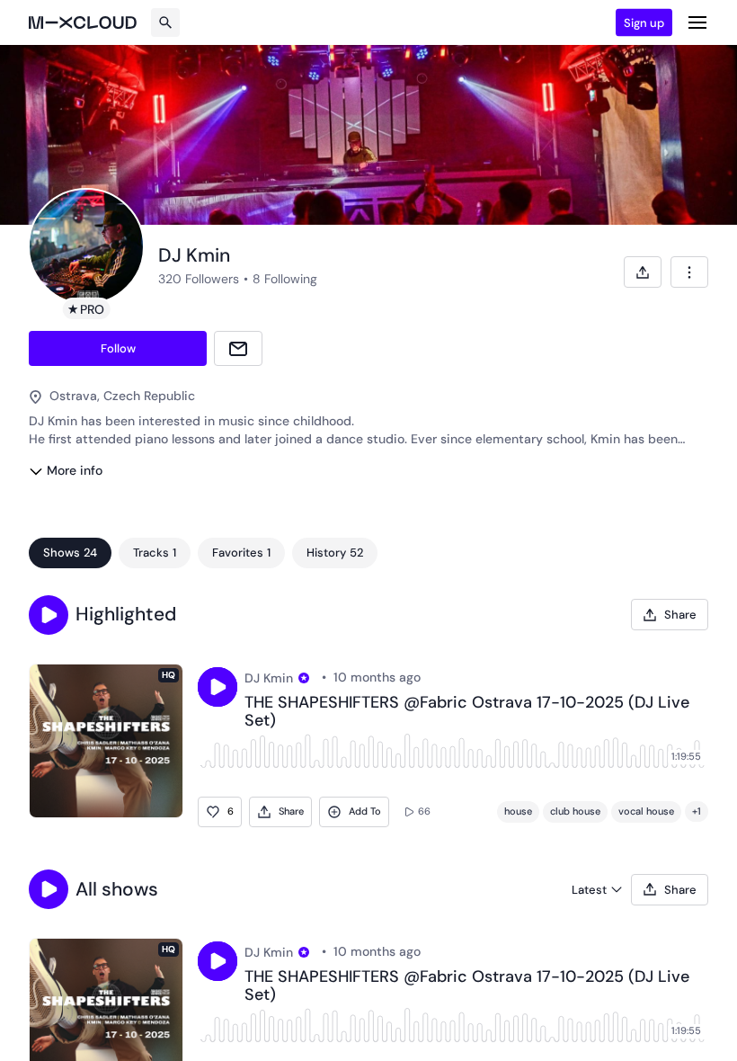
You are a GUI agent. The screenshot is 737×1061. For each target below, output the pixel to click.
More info (74, 470)
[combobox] (689, 272)
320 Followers (198, 279)
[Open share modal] (643, 272)
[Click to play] (217, 687)
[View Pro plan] (304, 678)
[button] (48, 615)
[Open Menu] (697, 22)
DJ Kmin (268, 678)
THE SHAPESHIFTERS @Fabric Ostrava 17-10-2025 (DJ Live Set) (466, 712)
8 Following (285, 279)
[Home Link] (83, 22)
